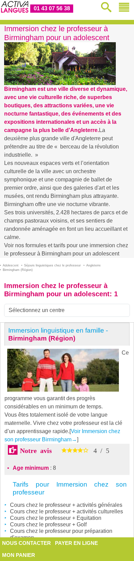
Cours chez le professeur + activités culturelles (66, 511)
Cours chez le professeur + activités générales (66, 505)
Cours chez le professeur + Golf (48, 524)
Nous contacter (26, 543)
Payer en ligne (76, 543)
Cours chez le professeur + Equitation (55, 518)
